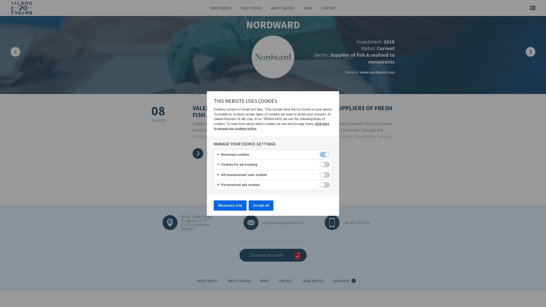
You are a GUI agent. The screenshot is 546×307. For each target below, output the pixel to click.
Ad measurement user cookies (243, 175)
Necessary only (230, 205)
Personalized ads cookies (240, 185)
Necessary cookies (234, 154)
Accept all (261, 205)
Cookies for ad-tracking (238, 165)
